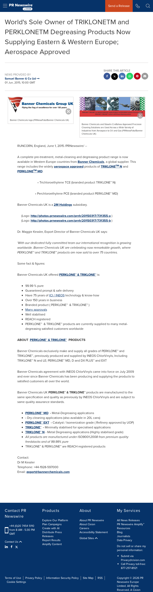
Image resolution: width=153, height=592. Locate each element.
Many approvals (36, 309)
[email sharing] (144, 77)
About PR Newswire (91, 520)
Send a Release (119, 6)
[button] (40, 105)
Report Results (51, 540)
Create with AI (50, 528)
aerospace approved (68, 166)
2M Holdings (63, 204)
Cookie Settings (16, 582)
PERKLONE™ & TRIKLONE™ (77, 274)
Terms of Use (13, 578)
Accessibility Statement (93, 532)
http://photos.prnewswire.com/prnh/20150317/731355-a (71, 216)
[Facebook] (11, 547)
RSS (100, 578)
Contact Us (12, 542)
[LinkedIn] (7, 547)
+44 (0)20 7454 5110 (21, 526)
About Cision (87, 524)
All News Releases (128, 520)
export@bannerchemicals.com (48, 472)
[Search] (148, 6)
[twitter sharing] (114, 77)
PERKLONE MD (29, 171)
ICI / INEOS (57, 295)
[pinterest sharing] (137, 77)
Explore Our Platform (55, 520)
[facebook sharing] (107, 77)
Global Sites (87, 538)
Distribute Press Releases (52, 534)
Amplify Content (52, 544)
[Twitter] (16, 547)
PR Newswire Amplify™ (130, 524)
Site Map (88, 578)
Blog (120, 532)
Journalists (123, 536)
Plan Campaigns (52, 524)
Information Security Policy (62, 578)
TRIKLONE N (111, 166)
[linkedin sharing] (122, 77)
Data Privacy (124, 540)
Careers (84, 528)
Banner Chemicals (91, 161)
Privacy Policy (33, 578)
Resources (123, 528)
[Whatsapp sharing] (129, 77)
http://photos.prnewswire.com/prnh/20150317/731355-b (71, 220)
